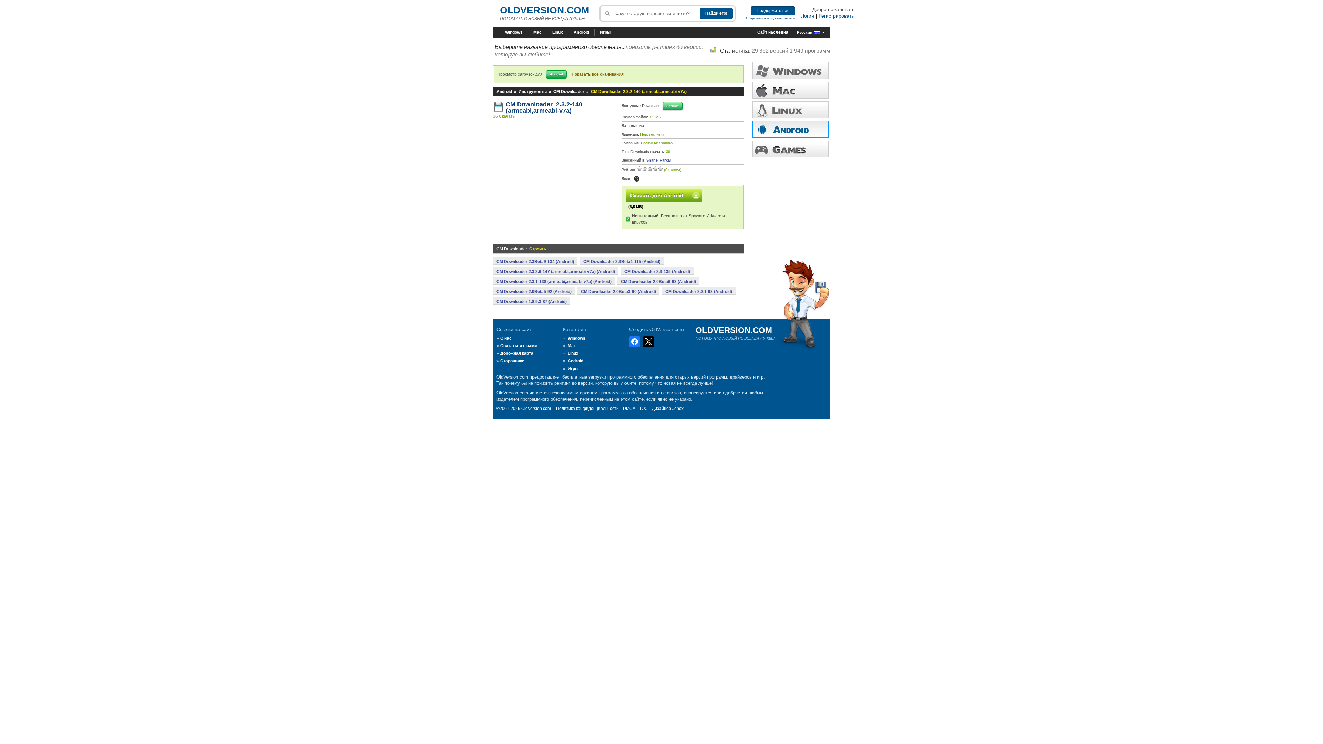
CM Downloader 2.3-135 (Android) (657, 271)
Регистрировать (836, 16)
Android (581, 32)
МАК (790, 90)
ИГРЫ (790, 149)
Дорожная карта (516, 353)
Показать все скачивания (598, 74)
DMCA (629, 408)
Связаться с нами (518, 345)
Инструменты (533, 91)
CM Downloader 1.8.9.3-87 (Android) (531, 301)
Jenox (678, 408)
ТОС (643, 408)
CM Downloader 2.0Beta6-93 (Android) (658, 281)
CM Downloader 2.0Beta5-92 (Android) (534, 291)
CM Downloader (568, 91)
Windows (514, 32)
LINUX (790, 109)
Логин (807, 16)
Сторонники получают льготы (770, 18)
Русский (804, 32)
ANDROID (790, 129)
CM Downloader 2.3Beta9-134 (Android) (535, 261)
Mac (537, 32)
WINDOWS (790, 70)
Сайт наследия (772, 32)
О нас (506, 338)
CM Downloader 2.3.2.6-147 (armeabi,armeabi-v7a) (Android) (555, 271)
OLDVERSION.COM (544, 10)
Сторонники (512, 361)
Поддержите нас (773, 10)
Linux (557, 32)
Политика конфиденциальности (587, 408)
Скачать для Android (656, 195)
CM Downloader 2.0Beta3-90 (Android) (618, 291)
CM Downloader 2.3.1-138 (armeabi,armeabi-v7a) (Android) (554, 281)
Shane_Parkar (658, 160)
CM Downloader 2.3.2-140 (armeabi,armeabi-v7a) (544, 107)
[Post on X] (636, 179)
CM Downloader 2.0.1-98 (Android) (698, 291)
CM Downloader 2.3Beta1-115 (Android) (621, 261)
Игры (605, 32)
